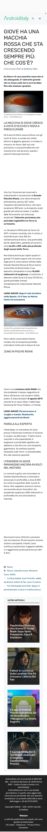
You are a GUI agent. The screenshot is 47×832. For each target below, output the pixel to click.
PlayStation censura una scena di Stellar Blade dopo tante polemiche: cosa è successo (22, 631)
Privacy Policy (33, 825)
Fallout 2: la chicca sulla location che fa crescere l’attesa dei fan (23, 675)
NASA (18, 135)
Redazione (21, 825)
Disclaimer (23, 828)
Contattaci (23, 810)
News (10, 567)
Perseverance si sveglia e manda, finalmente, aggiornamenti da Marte (20, 414)
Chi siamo (10, 825)
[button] (32, 18)
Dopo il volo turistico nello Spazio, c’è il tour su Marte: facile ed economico (22, 296)
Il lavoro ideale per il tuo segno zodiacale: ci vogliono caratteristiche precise (22, 757)
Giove (10, 570)
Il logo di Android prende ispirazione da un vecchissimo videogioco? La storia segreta (23, 715)
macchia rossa (21, 570)
